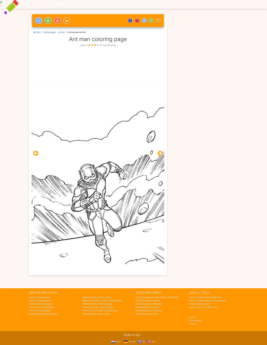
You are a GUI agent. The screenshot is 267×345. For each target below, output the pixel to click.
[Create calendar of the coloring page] (48, 20)
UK (143, 341)
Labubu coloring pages (40, 300)
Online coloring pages (199, 303)
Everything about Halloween (149, 303)
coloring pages (50, 32)
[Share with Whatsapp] (151, 20)
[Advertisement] (98, 66)
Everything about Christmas (149, 310)
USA (153, 341)
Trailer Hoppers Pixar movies (96, 313)
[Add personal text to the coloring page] (38, 20)
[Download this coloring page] (67, 20)
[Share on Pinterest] (137, 20)
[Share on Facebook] (130, 20)
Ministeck (147, 4)
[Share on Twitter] (144, 20)
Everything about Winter (147, 313)
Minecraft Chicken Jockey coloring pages (102, 300)
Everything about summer (148, 300)
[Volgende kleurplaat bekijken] (159, 153)
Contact (193, 317)
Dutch (118, 341)
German (132, 341)
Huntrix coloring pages (39, 310)
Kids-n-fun (72, 4)
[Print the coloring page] (57, 20)
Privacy (192, 323)
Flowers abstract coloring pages (98, 307)
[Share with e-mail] (158, 20)
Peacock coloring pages (41, 303)
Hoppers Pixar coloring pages (43, 313)
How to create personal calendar (205, 297)
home (38, 32)
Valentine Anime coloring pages (97, 303)
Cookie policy (195, 320)
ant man (62, 32)
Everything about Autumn (148, 307)
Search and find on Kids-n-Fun (203, 307)
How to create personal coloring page (207, 300)
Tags (171, 4)
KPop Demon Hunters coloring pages (100, 310)
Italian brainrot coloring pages (96, 297)
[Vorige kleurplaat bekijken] (36, 153)
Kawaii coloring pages (39, 297)
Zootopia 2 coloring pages (42, 307)
